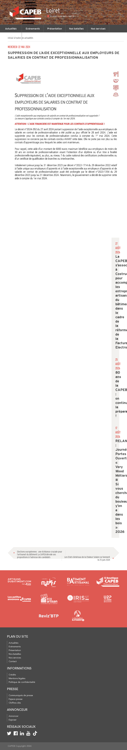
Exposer (13, 720)
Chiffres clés (15, 703)
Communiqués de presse (21, 695)
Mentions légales (17, 678)
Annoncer (13, 716)
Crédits (12, 675)
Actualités (11, 28)
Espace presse (15, 699)
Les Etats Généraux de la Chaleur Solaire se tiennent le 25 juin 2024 (87, 558)
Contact (11, 36)
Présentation (54, 28)
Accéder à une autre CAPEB (62, 16)
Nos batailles (76, 28)
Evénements (33, 28)
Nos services (98, 28)
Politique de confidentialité (22, 682)
